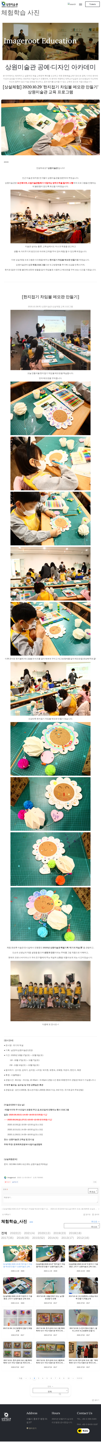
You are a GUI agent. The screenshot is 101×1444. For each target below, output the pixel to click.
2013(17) (67, 1237)
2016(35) (23, 1237)
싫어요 (15, 1182)
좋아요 (7, 1182)
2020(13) (44, 1233)
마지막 (79, 1378)
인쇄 (94, 1182)
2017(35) (7, 1237)
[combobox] (93, 1190)
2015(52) (38, 1237)
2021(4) (29, 1233)
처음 (20, 1378)
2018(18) (75, 1233)
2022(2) (15, 1233)
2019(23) (59, 1233)
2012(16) (83, 1237)
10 (68, 1378)
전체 (4, 1233)
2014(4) (53, 1237)
